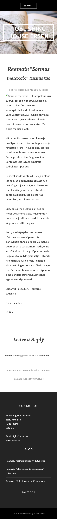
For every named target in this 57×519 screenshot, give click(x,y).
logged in (23, 355)
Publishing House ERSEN (28, 32)
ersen (45, 90)
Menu (30, 5)
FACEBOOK (28, 492)
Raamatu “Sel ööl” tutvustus (27, 378)
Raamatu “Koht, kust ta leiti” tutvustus (25, 481)
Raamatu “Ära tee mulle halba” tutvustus (29, 370)
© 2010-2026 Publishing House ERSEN (28, 513)
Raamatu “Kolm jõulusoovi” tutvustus (25, 460)
